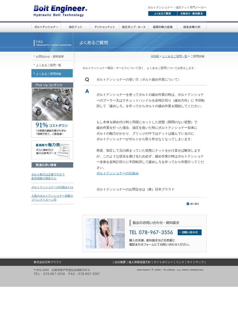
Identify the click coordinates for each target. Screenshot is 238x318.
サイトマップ (195, 262)
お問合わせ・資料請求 (50, 56)
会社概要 (120, 262)
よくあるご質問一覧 (174, 56)
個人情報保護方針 (140, 262)
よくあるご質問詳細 (48, 73)
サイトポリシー (163, 262)
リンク (180, 262)
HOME (155, 56)
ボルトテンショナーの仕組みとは (52, 187)
